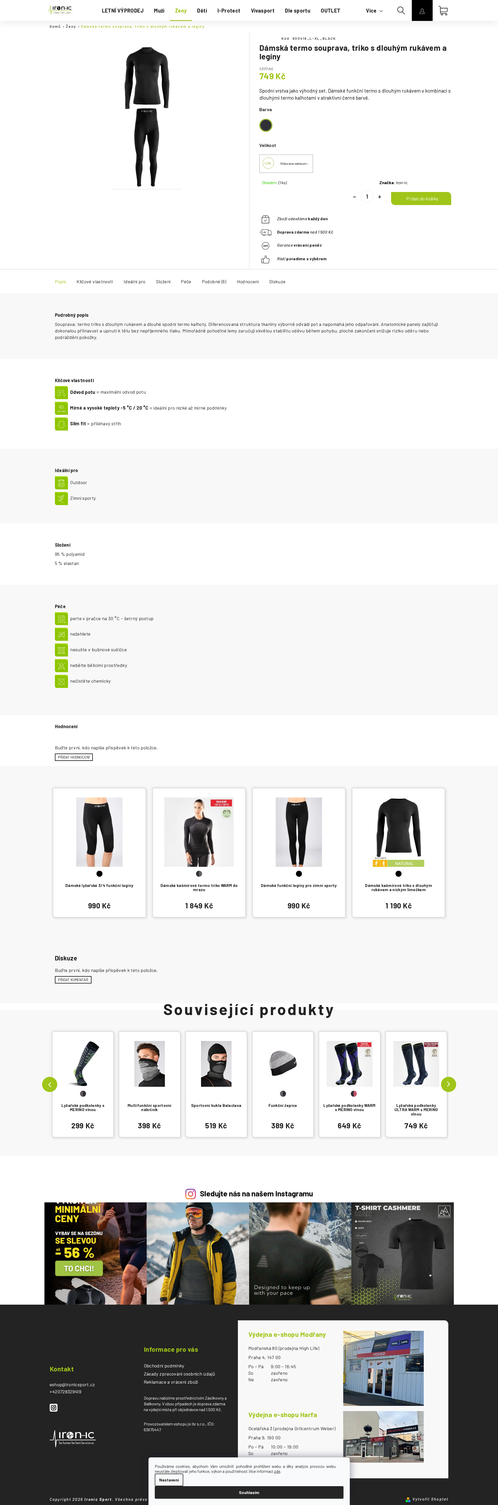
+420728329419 (66, 1391)
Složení (163, 281)
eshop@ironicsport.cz (72, 1384)
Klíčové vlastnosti (95, 281)
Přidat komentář (73, 979)
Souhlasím (249, 1492)
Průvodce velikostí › (295, 163)
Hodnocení (248, 281)
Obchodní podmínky (164, 1365)
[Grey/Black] (283, 1066)
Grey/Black (283, 1094)
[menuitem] (123, 10)
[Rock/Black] (83, 1066)
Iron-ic (402, 182)
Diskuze (277, 281)
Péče (186, 281)
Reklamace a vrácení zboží (171, 1382)
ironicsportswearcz (54, 1408)
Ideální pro (135, 281)
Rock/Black (83, 1094)
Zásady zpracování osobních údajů (179, 1374)
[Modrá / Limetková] (416, 1066)
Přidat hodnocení (74, 757)
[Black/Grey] (199, 834)
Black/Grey (199, 874)
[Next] (448, 1084)
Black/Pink (354, 1094)
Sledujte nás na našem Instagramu (256, 1193)
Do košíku (421, 198)
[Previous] (49, 1084)
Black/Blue (345, 1094)
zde (277, 1471)
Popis (60, 281)
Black (99, 874)
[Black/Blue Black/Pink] (349, 1066)
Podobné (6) (214, 281)
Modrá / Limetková (416, 1094)
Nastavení (169, 1479)
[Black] (99, 834)
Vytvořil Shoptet (431, 1499)
